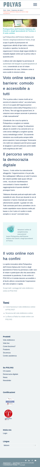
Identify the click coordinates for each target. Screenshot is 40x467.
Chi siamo (7, 371)
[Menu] (34, 4)
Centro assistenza (10, 356)
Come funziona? (9, 346)
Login (5, 433)
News (5, 377)
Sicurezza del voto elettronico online (19, 313)
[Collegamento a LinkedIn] (29, 460)
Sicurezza (7, 353)
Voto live (6, 343)
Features (6, 349)
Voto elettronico (9, 340)
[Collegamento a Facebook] (32, 460)
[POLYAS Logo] (16, 4)
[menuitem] (34, 4)
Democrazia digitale (10, 374)
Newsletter (7, 380)
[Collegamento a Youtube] (35, 460)
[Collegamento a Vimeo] (25, 460)
